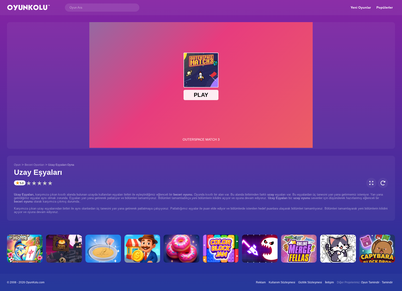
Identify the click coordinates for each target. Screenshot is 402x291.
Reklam (261, 282)
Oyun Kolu (28, 7)
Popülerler (384, 7)
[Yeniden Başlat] (383, 183)
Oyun (17, 164)
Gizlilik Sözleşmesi (310, 282)
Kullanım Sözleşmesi (282, 282)
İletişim (329, 282)
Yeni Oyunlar (361, 7)
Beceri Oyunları (34, 164)
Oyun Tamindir (370, 282)
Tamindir (387, 282)
